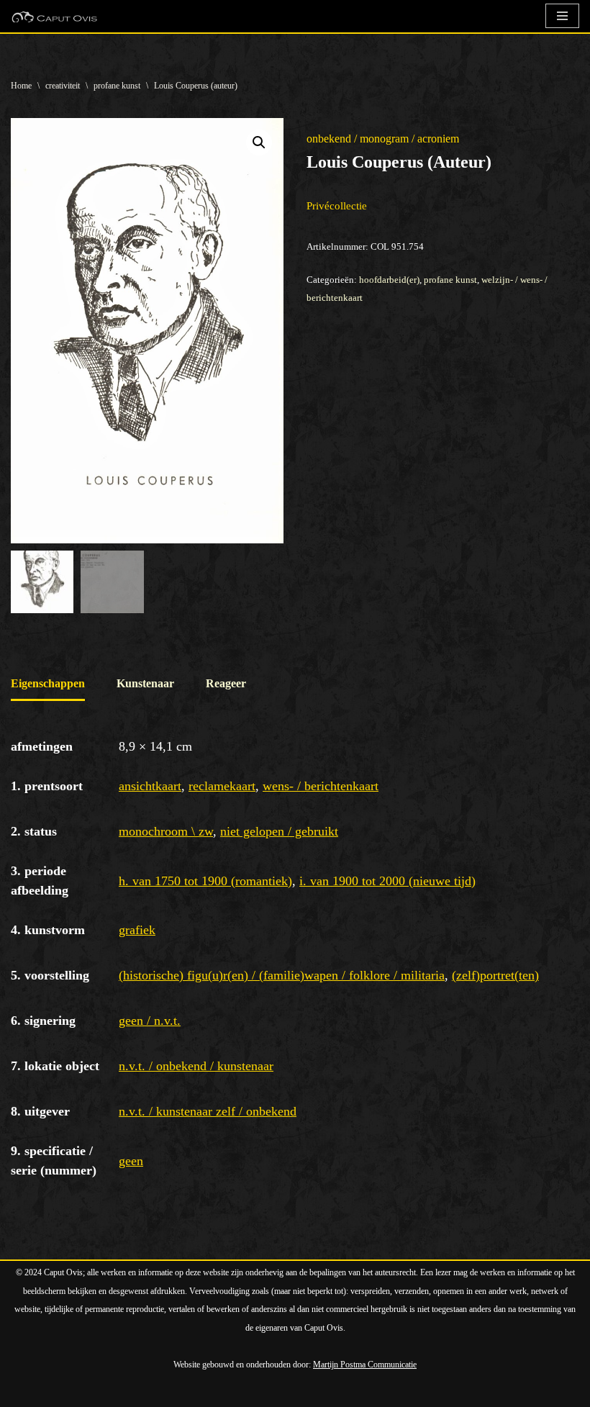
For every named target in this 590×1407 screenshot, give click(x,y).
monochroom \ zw (166, 831)
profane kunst (117, 86)
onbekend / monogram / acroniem (383, 138)
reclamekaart (222, 786)
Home (21, 86)
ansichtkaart (150, 786)
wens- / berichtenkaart (320, 786)
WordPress (176, 1392)
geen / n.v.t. (150, 1020)
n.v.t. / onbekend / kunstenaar (196, 1066)
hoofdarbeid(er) (389, 279)
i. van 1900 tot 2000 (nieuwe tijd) (387, 881)
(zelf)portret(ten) (495, 975)
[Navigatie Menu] (562, 16)
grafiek (137, 930)
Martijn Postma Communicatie (365, 1365)
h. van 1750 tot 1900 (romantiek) (205, 881)
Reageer (226, 683)
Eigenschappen (48, 683)
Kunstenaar (145, 683)
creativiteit (62, 86)
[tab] (48, 685)
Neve (23, 1392)
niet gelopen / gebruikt (279, 831)
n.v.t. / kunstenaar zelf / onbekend (207, 1111)
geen (131, 1161)
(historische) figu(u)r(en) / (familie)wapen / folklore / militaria (282, 975)
